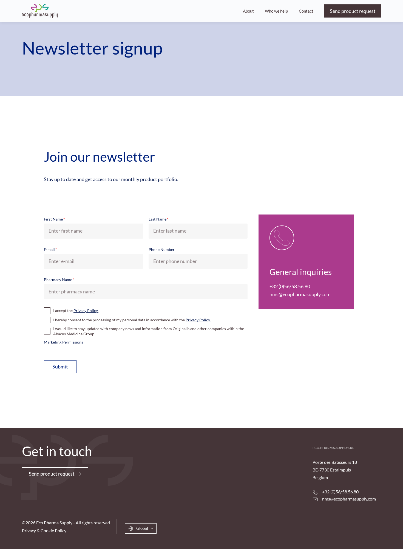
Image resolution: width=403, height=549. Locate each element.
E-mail (50, 249)
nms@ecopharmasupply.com (300, 294)
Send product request (353, 11)
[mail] (315, 499)
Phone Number (162, 249)
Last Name (159, 219)
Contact (306, 10)
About (248, 10)
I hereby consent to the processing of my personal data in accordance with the (132, 320)
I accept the (75, 310)
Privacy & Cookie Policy (44, 530)
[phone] (315, 492)
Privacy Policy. (85, 310)
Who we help (276, 10)
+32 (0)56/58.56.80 (289, 286)
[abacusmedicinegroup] (346, 530)
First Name (54, 219)
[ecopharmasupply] (285, 527)
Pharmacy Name (59, 279)
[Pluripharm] (40, 11)
